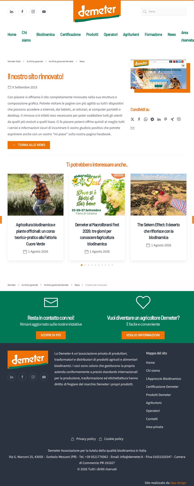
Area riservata (187, 36)
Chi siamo (153, 370)
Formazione (153, 34)
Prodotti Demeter (158, 395)
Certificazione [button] (70, 34)
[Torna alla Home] (97, 11)
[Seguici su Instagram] (33, 12)
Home (12, 34)
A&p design (178, 483)
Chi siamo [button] (26, 36)
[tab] (81, 265)
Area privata (154, 427)
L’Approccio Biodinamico (163, 378)
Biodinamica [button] (45, 34)
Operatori (110, 34)
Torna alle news (31, 145)
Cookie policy (113, 439)
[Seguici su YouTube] (44, 12)
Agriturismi (131, 34)
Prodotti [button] (92, 34)
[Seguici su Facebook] (22, 12)
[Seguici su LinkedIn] (12, 12)
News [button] (172, 34)
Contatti (152, 419)
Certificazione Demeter (162, 386)
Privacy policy (86, 439)
